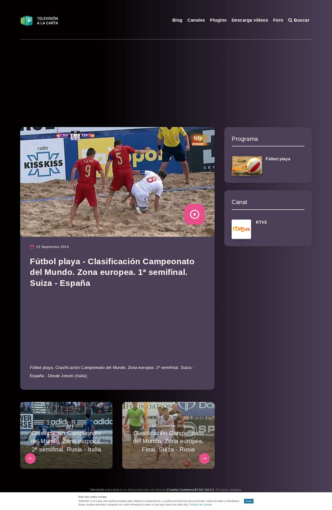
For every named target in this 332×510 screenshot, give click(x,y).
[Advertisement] (166, 76)
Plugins (218, 20)
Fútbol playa (278, 159)
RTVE (261, 222)
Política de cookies (201, 504)
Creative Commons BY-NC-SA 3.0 (190, 490)
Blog (177, 20)
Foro (278, 20)
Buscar (301, 20)
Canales (196, 20)
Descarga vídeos (250, 20)
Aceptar (249, 501)
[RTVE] (241, 229)
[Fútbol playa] (247, 166)
